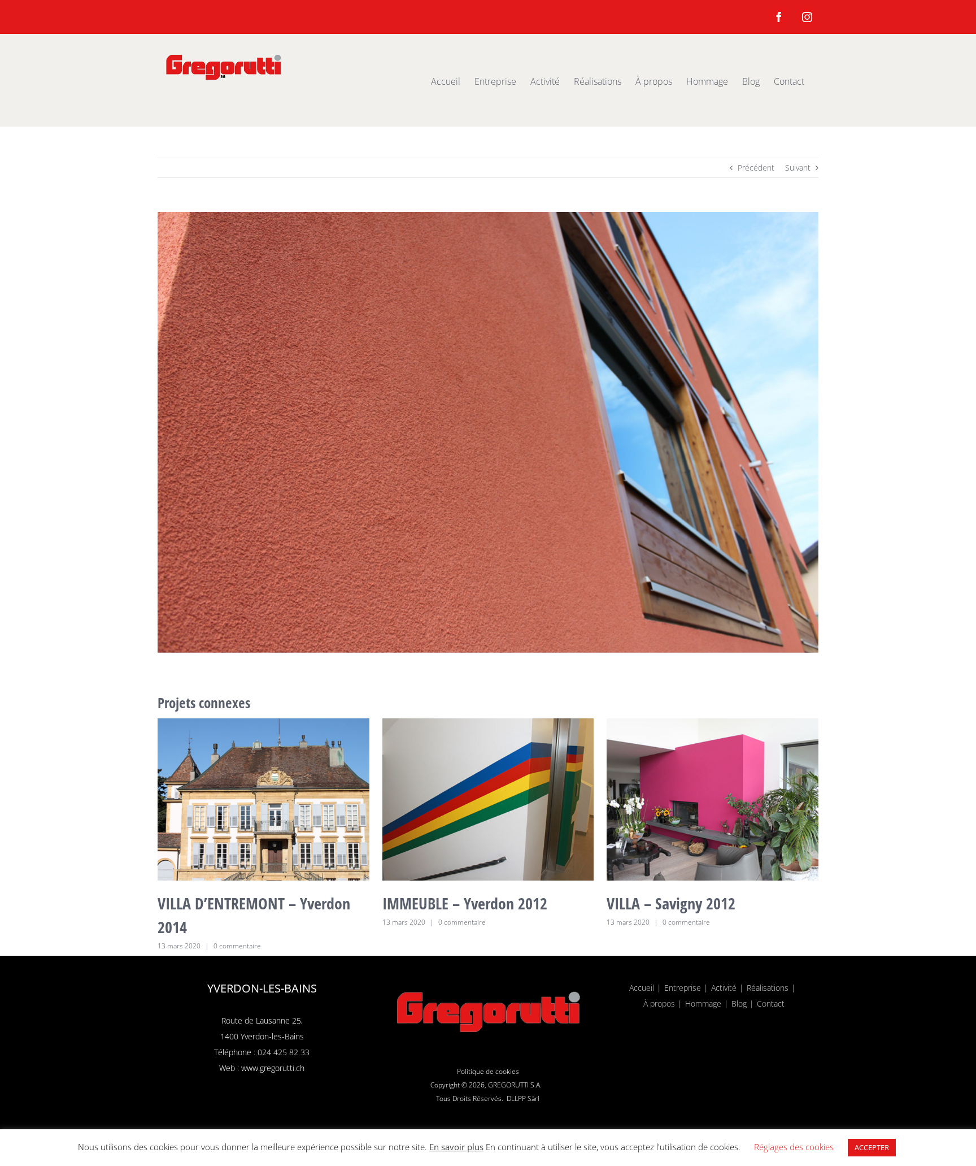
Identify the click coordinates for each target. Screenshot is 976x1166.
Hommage (703, 1003)
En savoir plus (456, 1146)
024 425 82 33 (284, 1052)
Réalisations (767, 987)
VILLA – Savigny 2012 (671, 903)
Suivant (798, 167)
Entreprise (682, 987)
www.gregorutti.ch (272, 1068)
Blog (739, 1003)
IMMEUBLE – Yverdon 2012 (464, 903)
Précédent (756, 167)
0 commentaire (237, 946)
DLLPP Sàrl (523, 1098)
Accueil (641, 987)
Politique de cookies (488, 1071)
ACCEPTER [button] (872, 1147)
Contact (771, 1003)
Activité (724, 987)
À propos (659, 1003)
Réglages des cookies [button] (794, 1146)
